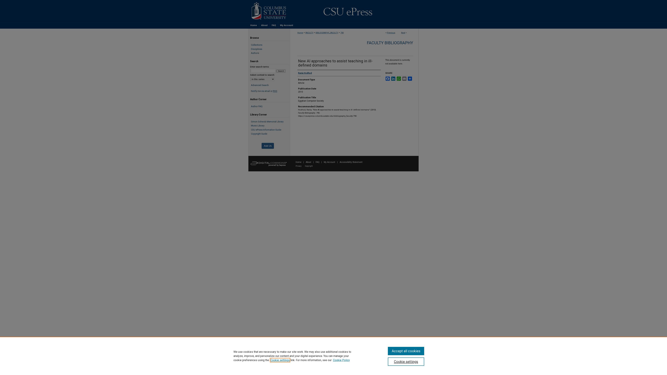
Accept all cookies (406, 351)
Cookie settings (280, 360)
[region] (333, 356)
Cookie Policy (341, 360)
